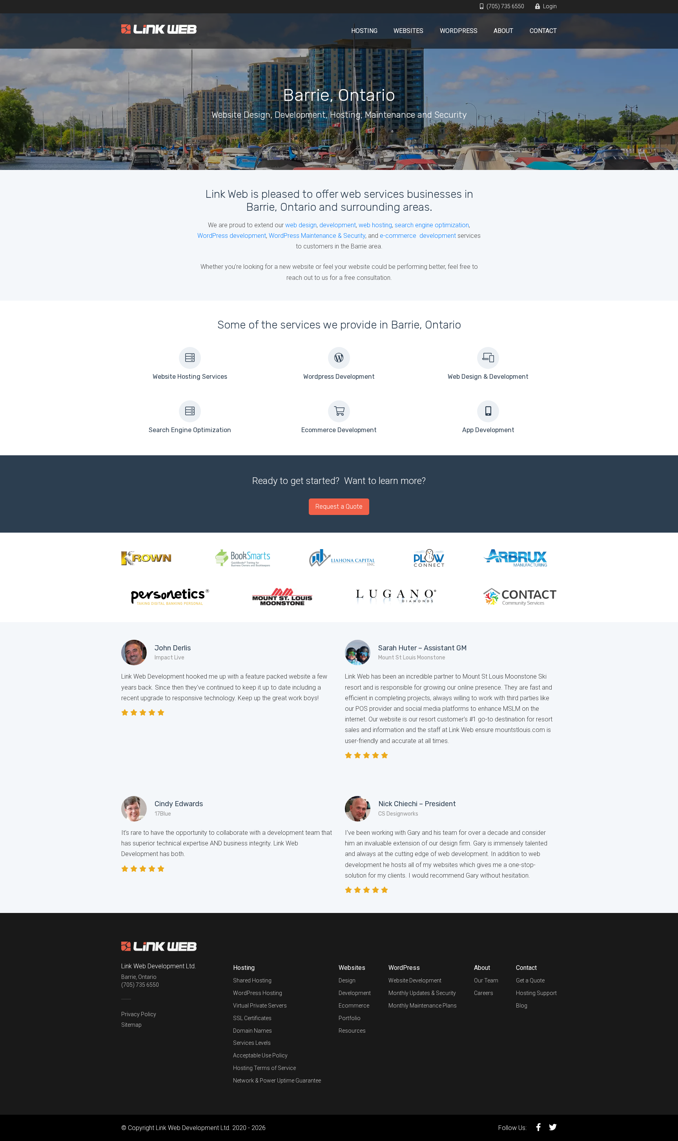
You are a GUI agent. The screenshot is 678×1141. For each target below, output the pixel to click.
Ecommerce (354, 1005)
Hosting (364, 31)
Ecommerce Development (339, 430)
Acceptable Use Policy (260, 1055)
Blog (521, 1005)
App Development (488, 430)
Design (347, 980)
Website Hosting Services (190, 376)
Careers (483, 993)
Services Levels (252, 1043)
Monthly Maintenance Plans (422, 1005)
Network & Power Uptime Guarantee (277, 1080)
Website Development (414, 980)
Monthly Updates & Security (422, 993)
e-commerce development (418, 235)
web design (301, 225)
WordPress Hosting (257, 993)
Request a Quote (339, 506)
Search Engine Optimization (190, 430)
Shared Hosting (252, 980)
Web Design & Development (488, 376)
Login (549, 6)
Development (355, 993)
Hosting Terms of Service (264, 1068)
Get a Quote (530, 980)
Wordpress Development (339, 376)
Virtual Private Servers (260, 1005)
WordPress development (231, 235)
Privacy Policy (138, 1014)
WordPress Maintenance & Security (317, 235)
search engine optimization (432, 225)
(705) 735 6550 (504, 6)
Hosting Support (536, 993)
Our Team (486, 980)
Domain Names (252, 1031)
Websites (408, 31)
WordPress (459, 31)
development (337, 225)
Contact (543, 31)
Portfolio (350, 1018)
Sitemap (131, 1025)
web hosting (375, 225)
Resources (352, 1031)
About (503, 31)
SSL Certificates (252, 1018)
